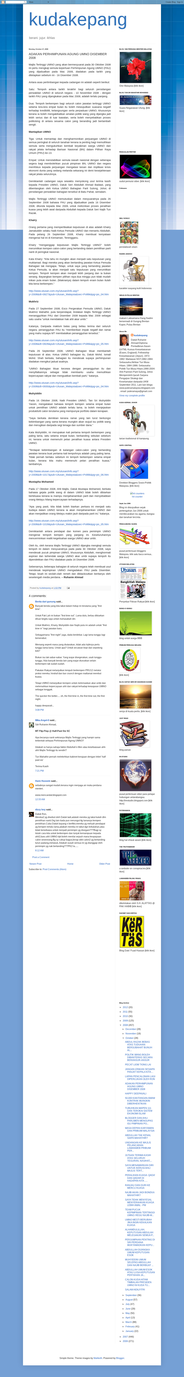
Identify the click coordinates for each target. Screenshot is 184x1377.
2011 (125, 1012)
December (131, 1029)
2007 (126, 1336)
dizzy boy (40, 809)
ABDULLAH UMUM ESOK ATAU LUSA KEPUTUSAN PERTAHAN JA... (140, 1272)
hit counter (137, 496)
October (129, 1038)
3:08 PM (39, 710)
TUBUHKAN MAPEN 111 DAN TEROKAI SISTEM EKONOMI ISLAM (138, 1111)
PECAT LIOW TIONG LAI (138, 1064)
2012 (126, 1007)
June (128, 1308)
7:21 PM (39, 771)
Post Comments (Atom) (54, 869)
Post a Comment (40, 857)
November (131, 1033)
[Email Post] (68, 588)
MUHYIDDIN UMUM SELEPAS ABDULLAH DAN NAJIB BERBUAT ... (139, 1262)
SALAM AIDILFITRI (135, 1289)
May (127, 1313)
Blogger (120, 1358)
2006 (126, 1341)
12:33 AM (40, 799)
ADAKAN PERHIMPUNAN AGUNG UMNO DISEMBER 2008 (139, 1086)
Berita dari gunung (45, 601)
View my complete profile (132, 395)
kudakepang (78, 19)
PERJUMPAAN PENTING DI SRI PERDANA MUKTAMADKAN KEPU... (140, 1242)
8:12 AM (39, 850)
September (131, 1295)
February (130, 1326)
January (129, 1331)
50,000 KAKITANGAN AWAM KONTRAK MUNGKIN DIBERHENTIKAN (140, 1101)
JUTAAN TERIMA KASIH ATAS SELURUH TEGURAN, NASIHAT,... (138, 1158)
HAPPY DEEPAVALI (135, 1093)
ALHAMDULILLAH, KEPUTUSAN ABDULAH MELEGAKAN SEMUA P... (139, 1232)
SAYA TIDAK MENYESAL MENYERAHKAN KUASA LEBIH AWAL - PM (139, 1202)
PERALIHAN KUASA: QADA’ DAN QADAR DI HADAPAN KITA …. (140, 1178)
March (128, 1322)
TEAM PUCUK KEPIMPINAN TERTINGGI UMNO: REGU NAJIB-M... (140, 1212)
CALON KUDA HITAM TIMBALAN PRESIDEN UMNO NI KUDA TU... (138, 1282)
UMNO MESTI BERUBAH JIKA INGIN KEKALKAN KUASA (138, 1222)
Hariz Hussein (42, 781)
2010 (126, 1016)
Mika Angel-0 (42, 720)
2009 (126, 1020)
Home (70, 864)
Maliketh (98, 1358)
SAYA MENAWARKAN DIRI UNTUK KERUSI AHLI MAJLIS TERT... (139, 1168)
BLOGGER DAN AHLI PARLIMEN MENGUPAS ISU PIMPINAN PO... (139, 1121)
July (127, 1304)
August (129, 1299)
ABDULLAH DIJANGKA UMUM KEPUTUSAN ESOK (137, 1252)
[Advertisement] (133, 131)
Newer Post (35, 864)
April (128, 1317)
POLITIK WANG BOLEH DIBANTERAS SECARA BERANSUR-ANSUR (139, 1057)
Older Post (104, 864)
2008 (126, 1025)
